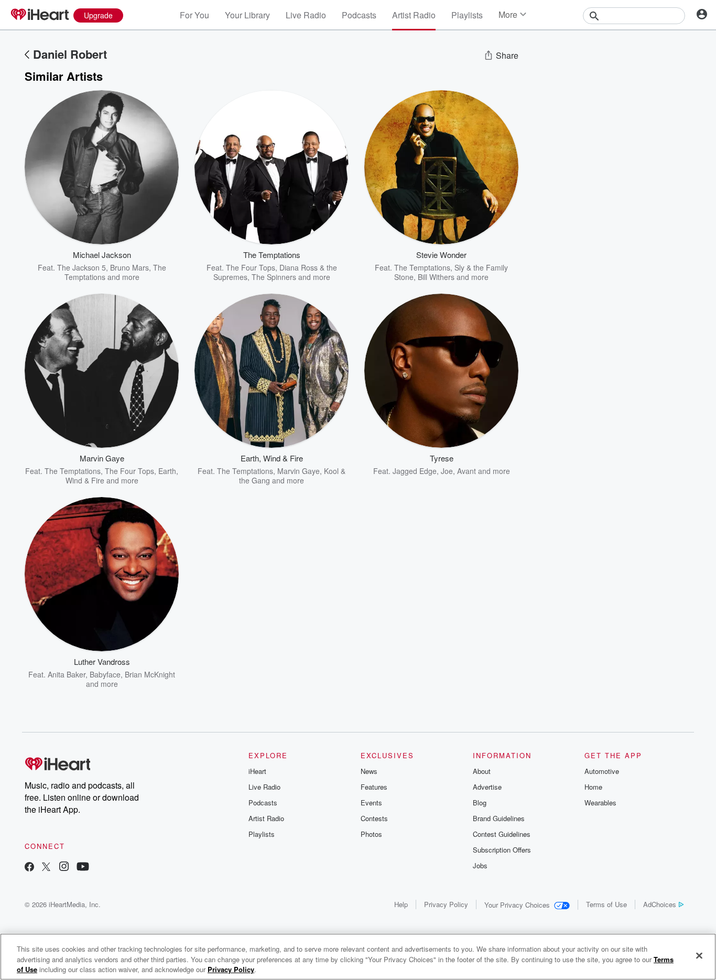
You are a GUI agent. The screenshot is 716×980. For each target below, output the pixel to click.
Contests (374, 818)
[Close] (699, 955)
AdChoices (659, 904)
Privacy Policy (446, 904)
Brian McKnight (150, 674)
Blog (479, 802)
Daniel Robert (70, 54)
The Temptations (422, 267)
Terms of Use (606, 904)
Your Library (247, 15)
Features (374, 787)
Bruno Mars (129, 267)
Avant (466, 471)
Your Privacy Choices (517, 905)
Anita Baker (66, 674)
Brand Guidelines (499, 818)
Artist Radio (414, 15)
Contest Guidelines (501, 834)
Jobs (480, 865)
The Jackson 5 (81, 267)
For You (194, 15)
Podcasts (359, 15)
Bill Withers (436, 277)
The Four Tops (250, 267)
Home (593, 787)
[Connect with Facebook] (29, 867)
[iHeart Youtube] (83, 867)
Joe (447, 471)
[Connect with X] (46, 867)
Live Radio (306, 15)
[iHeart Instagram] (64, 867)
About (482, 771)
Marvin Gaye (298, 471)
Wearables (600, 802)
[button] (163, 265)
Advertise (487, 787)
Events (371, 802)
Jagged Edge (415, 471)
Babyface (105, 674)
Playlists (467, 15)
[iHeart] (39, 15)
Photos (371, 834)
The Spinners (274, 277)
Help (401, 904)
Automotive (601, 771)
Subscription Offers (502, 850)
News (369, 771)
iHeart (257, 771)
